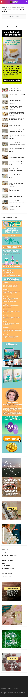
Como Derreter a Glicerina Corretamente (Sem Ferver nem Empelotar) (16, 176)
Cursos (21, 687)
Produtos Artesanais (8, 568)
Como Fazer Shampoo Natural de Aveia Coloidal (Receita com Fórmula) (16, 150)
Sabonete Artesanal (7, 573)
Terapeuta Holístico (7, 576)
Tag (6, 7)
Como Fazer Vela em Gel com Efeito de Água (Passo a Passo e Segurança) (17, 137)
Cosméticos (5, 553)
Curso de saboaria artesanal (10, 555)
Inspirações (3, 688)
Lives (3, 563)
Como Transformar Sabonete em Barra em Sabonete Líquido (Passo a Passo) (17, 163)
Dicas (3, 558)
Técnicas (9, 688)
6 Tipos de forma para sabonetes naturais (16, 7)
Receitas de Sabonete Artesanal (10, 571)
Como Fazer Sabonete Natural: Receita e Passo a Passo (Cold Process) (16, 183)
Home (3, 7)
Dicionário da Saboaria (8, 560)
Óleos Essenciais (6, 565)
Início (2, 687)
